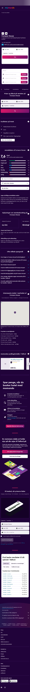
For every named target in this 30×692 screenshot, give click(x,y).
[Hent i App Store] (13, 681)
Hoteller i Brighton (7, 594)
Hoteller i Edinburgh (7, 576)
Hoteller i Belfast (6, 590)
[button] (2, 7)
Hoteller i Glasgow (7, 582)
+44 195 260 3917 (6, 42)
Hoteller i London (7, 574)
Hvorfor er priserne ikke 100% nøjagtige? (13, 618)
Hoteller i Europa (11, 623)
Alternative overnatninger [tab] (17, 563)
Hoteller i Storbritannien (22, 623)
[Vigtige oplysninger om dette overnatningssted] (28, 214)
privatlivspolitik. (10, 544)
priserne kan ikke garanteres (7, 608)
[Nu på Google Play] (5, 681)
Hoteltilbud (4, 623)
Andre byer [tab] (6, 563)
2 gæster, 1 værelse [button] (8, 53)
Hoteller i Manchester (8, 578)
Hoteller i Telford (15, 625)
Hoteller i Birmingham (8, 584)
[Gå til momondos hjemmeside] (9, 7)
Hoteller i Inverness (7, 588)
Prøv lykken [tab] (6, 566)
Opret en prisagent (11, 418)
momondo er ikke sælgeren (9, 612)
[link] (15, 426)
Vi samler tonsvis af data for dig (10, 615)
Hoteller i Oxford (7, 586)
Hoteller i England (6, 625)
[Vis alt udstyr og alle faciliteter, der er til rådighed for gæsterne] (28, 122)
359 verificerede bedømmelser (15, 44)
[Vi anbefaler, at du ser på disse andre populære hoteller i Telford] (28, 354)
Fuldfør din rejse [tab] (15, 566)
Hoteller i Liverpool (7, 580)
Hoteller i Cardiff (6, 592)
